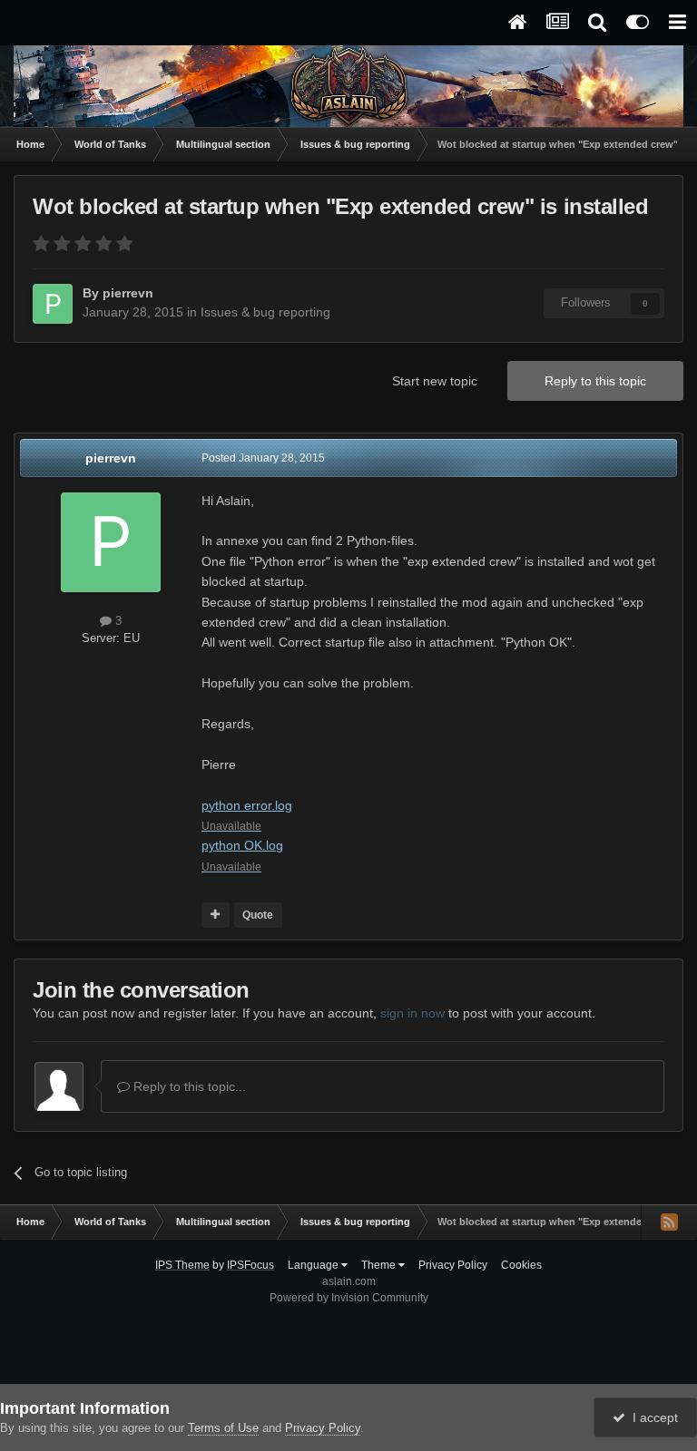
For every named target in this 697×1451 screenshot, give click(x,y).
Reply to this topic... (188, 1086)
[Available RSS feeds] (669, 1221)
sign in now (412, 1013)
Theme (379, 1265)
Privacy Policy (452, 1265)
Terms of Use (223, 1428)
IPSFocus (250, 1265)
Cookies (521, 1265)
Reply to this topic (595, 381)
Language (314, 1265)
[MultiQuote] (215, 915)
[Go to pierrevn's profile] (53, 304)
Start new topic (434, 381)
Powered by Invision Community (349, 1297)
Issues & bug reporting (265, 312)
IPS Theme (182, 1265)
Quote (257, 915)
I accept (651, 1417)
